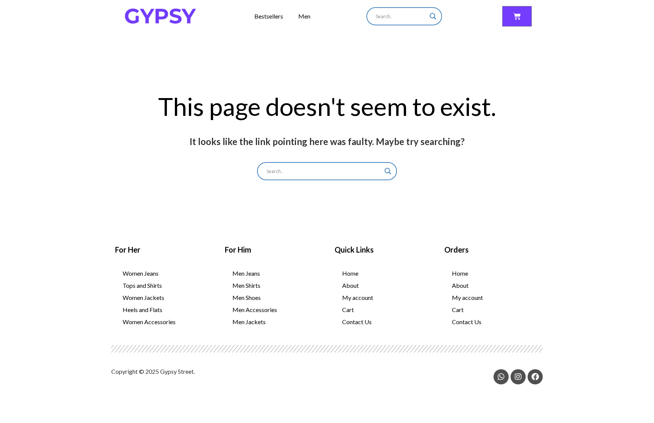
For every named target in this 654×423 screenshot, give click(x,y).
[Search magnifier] (433, 16)
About (350, 285)
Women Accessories (149, 321)
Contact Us (357, 321)
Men (304, 16)
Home (350, 273)
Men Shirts (246, 285)
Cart (348, 309)
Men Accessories (254, 309)
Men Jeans (246, 273)
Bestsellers (268, 16)
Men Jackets (249, 321)
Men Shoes (246, 297)
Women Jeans (141, 273)
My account (357, 297)
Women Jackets (143, 297)
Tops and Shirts (142, 285)
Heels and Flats (142, 309)
